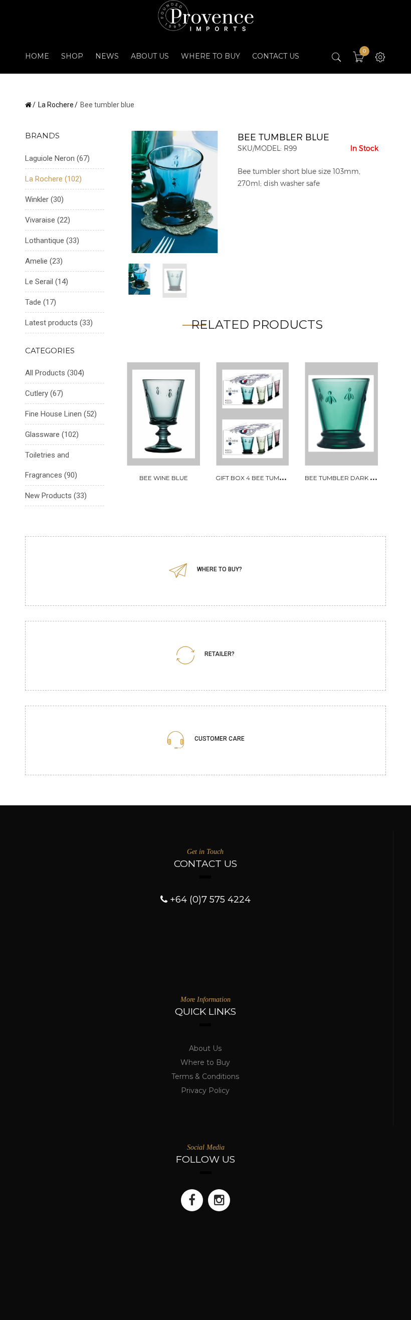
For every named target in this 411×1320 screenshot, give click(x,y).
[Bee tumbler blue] (175, 191)
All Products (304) (54, 372)
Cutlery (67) (44, 393)
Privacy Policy (205, 1090)
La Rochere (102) (53, 178)
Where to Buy (205, 1062)
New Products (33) (56, 495)
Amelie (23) (44, 261)
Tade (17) (40, 302)
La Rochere (56, 105)
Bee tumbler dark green (348, 478)
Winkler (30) (44, 199)
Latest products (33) (59, 322)
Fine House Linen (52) (61, 413)
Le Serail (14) (46, 281)
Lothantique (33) (52, 240)
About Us (205, 1048)
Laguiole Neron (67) (57, 158)
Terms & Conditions (205, 1076)
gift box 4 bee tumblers (257, 478)
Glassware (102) (52, 434)
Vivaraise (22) (47, 220)
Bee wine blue (163, 478)
